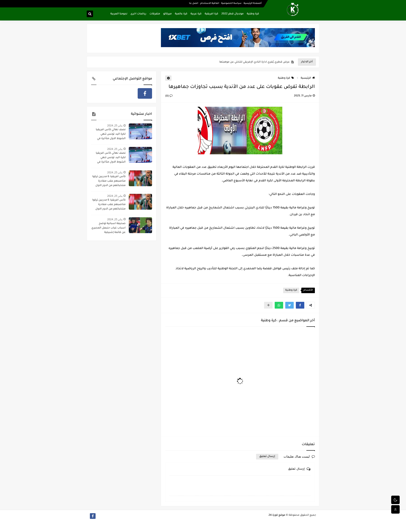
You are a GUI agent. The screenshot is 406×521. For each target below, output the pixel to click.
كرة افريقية (211, 13)
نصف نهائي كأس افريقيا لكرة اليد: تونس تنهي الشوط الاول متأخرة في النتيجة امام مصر (111, 134)
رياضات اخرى (138, 13)
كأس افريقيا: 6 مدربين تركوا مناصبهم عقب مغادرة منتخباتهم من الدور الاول (109, 181)
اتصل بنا (193, 3)
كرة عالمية (181, 13)
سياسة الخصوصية (231, 3)
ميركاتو (167, 13)
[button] (300, 305)
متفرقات (155, 13)
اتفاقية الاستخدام (209, 3)
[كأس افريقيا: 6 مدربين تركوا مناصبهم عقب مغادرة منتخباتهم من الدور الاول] (140, 178)
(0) (167, 96)
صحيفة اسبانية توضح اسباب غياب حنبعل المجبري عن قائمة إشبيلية (108, 228)
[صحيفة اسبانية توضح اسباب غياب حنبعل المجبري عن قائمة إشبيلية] (140, 225)
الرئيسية (306, 78)
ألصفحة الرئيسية (253, 3)
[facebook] (145, 93)
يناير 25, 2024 (114, 125)
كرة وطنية (253, 13)
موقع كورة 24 (277, 515)
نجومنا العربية (118, 13)
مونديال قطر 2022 (232, 13)
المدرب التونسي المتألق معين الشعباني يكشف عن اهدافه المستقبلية (247, 62)
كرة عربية (196, 13)
